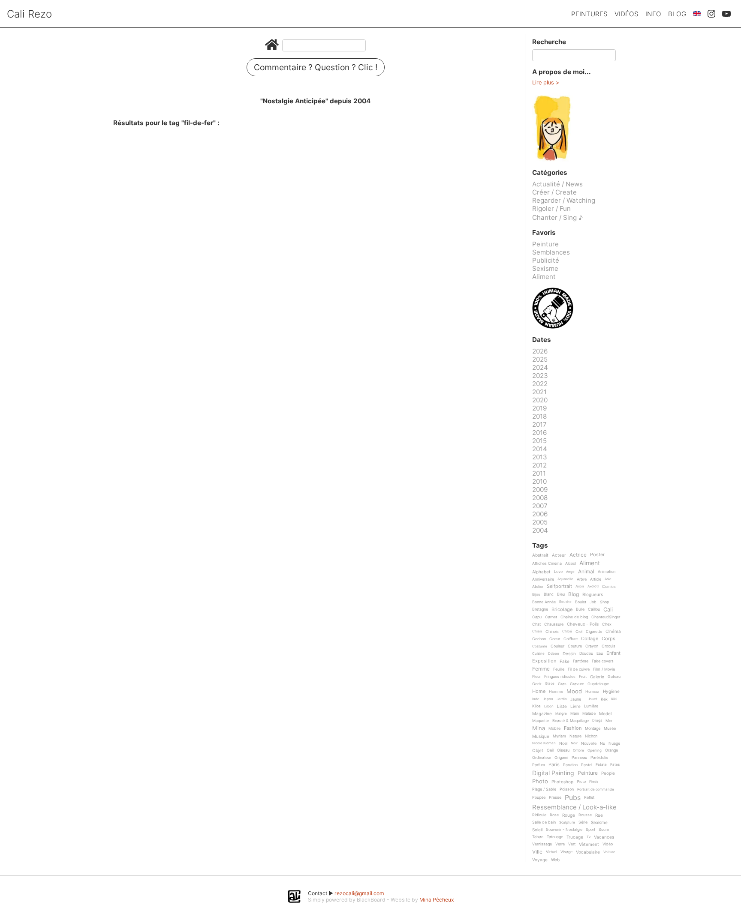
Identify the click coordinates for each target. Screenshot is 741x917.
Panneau (579, 757)
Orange (611, 750)
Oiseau (563, 750)
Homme (556, 691)
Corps (608, 639)
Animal (586, 571)
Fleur (536, 676)
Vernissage (542, 844)
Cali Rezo (29, 14)
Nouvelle (588, 743)
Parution (570, 765)
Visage (566, 852)
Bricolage (561, 610)
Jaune (575, 699)
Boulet (580, 602)
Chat (536, 624)
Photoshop (562, 782)
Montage (592, 728)
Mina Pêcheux (436, 899)
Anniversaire (543, 579)
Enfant (613, 653)
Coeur (554, 639)
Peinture (545, 244)
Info (653, 14)
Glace (549, 683)
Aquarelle (565, 579)
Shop (604, 602)
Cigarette (594, 631)
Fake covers (603, 661)
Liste (562, 706)
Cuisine (538, 653)
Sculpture (567, 822)
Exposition (544, 661)
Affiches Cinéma (547, 563)
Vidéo (607, 844)
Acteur (559, 555)
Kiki (614, 699)
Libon (549, 706)
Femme (541, 669)
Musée (610, 728)
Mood (574, 691)
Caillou (594, 609)
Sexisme (545, 268)
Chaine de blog (574, 617)
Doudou (586, 653)
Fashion (572, 728)
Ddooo (553, 653)
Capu (537, 617)
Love (558, 571)
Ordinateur (541, 757)
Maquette (540, 720)
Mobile (554, 728)
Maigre (561, 713)
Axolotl (593, 586)
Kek (604, 699)
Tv (588, 837)
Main (574, 713)
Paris (554, 765)
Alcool (570, 563)
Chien (537, 631)
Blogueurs (592, 594)
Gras (562, 684)
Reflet (589, 797)
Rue (599, 815)
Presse (555, 797)
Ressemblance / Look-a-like (574, 807)
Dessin (569, 654)
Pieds (593, 781)
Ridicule (539, 815)
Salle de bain (544, 822)
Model (605, 714)
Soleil (537, 830)
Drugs (597, 720)
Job (593, 602)
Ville (537, 852)
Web (555, 860)
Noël (563, 743)
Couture (575, 646)
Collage (589, 639)
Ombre (578, 750)
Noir (574, 743)
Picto (581, 781)
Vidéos (626, 14)
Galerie (597, 677)
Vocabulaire (588, 852)
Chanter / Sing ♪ (557, 217)
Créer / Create (554, 192)
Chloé (567, 631)
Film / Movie (604, 669)
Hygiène (611, 691)
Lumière (591, 706)
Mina (538, 728)
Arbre (582, 579)
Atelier (537, 586)
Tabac (537, 837)
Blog (677, 14)
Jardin (562, 699)
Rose (554, 815)
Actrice (578, 555)
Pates (615, 764)
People (608, 773)
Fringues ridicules (559, 676)
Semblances (551, 252)
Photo (540, 781)
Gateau (614, 676)
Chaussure (553, 624)
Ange (570, 571)
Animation (606, 571)
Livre (575, 706)
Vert (571, 844)
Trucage (574, 837)
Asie (608, 579)
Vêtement (589, 844)
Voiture (609, 852)
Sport (590, 829)
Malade (589, 713)
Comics (609, 586)
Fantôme (580, 661)
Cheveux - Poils (583, 624)
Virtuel (551, 852)
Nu (602, 743)
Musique (540, 736)
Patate (601, 764)
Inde (535, 699)
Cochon (539, 639)
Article (595, 579)
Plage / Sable (544, 789)
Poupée (538, 797)
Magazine (542, 714)
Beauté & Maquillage (570, 720)
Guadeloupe (598, 684)
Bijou (536, 594)
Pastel (586, 765)
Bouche (565, 601)
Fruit (583, 676)
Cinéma (613, 631)
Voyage (540, 860)
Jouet (592, 699)
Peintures (589, 14)
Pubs (573, 797)
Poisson (567, 789)
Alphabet (541, 572)
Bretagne (540, 609)
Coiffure (570, 639)
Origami (561, 757)
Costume (539, 646)
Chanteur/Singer (605, 617)
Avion (579, 586)
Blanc (549, 594)
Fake (564, 661)
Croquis (608, 646)
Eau (599, 653)
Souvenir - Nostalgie (564, 829)
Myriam (559, 736)
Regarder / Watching (563, 200)
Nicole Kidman (544, 743)
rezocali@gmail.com (359, 893)
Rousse (585, 815)
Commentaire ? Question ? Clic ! (315, 67)
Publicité (545, 260)
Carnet (551, 617)
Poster (597, 555)
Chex (606, 624)
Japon (548, 699)
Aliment (544, 277)
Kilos (536, 706)
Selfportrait (559, 586)
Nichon (591, 736)
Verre (560, 844)
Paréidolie (599, 757)
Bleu (561, 594)
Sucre (604, 829)
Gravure (577, 684)
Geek (537, 684)
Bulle (580, 609)
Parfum (538, 765)
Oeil (550, 750)
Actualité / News (557, 184)
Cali (608, 609)
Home (538, 691)
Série (582, 822)
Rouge (568, 815)
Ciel (578, 631)
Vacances (604, 837)
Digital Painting (553, 773)
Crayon (591, 646)
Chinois (552, 631)
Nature (575, 736)
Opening (594, 750)
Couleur (557, 646)
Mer (608, 720)
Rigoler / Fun (551, 208)
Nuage (614, 743)
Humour (592, 691)
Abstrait (540, 555)
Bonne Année (544, 602)
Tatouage (555, 837)
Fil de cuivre (579, 669)
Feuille (558, 669)
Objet (537, 750)
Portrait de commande (595, 789)
